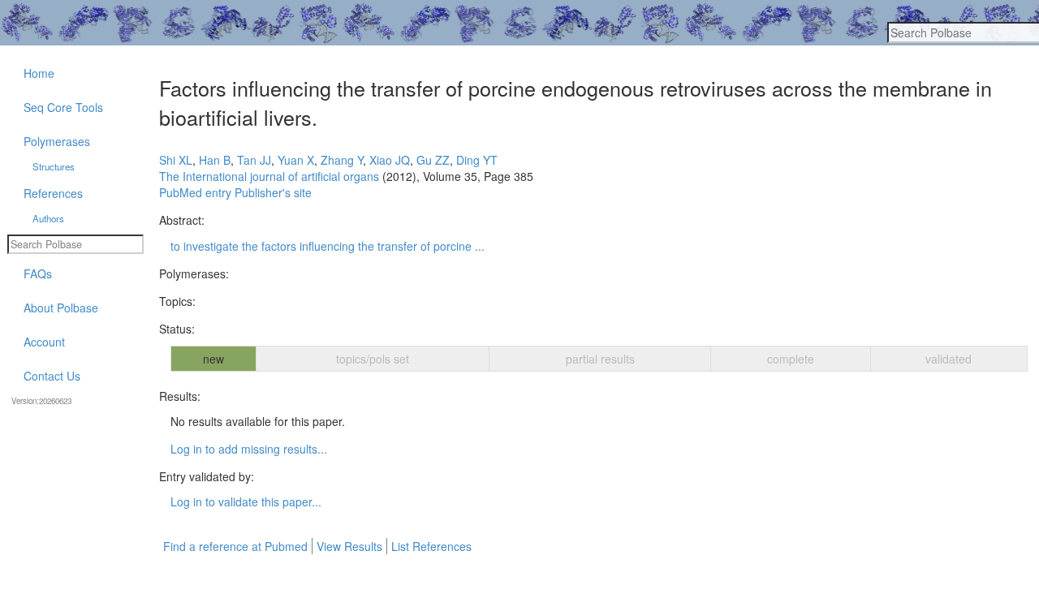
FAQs (38, 273)
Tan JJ (254, 160)
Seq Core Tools (63, 107)
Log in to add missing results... (248, 449)
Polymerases (57, 141)
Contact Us (52, 376)
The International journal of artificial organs (269, 176)
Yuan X (296, 160)
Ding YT (477, 160)
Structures (53, 166)
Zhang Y (342, 160)
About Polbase (61, 307)
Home (39, 73)
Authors (48, 218)
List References (431, 546)
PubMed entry (195, 192)
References (53, 193)
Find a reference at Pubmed (235, 546)
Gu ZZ (433, 160)
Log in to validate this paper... (245, 501)
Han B (215, 160)
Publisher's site (273, 192)
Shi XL (175, 160)
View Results (349, 546)
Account (44, 342)
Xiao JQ (389, 160)
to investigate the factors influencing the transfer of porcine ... (327, 246)
